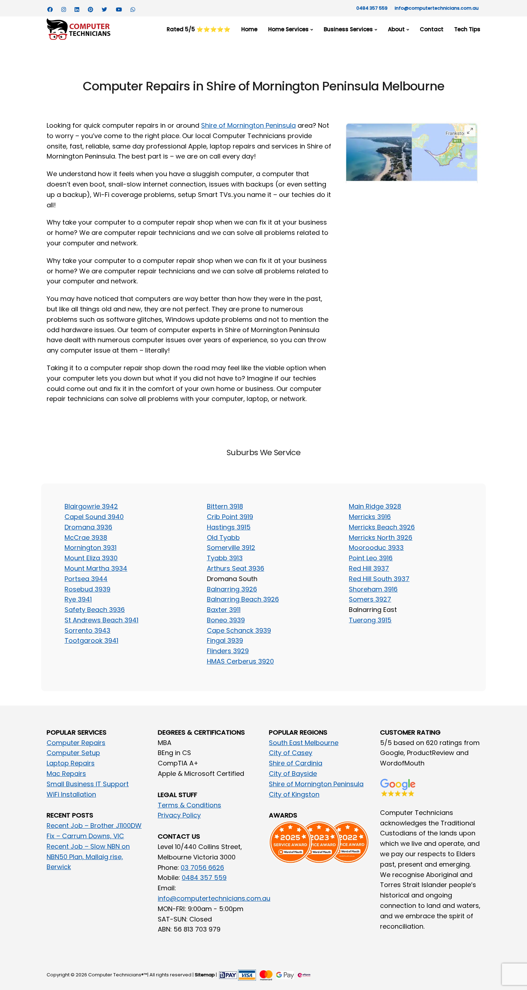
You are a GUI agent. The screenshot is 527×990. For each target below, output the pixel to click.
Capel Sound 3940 (94, 516)
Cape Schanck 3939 (239, 630)
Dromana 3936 (88, 527)
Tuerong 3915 (370, 620)
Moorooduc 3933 (376, 547)
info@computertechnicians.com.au (437, 8)
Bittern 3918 (225, 506)
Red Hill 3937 (369, 568)
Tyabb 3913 (225, 557)
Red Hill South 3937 (379, 578)
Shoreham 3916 (373, 589)
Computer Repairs (76, 742)
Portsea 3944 (86, 578)
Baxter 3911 (224, 609)
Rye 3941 (78, 599)
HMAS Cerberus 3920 (240, 661)
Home (249, 29)
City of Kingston (294, 794)
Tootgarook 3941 (91, 640)
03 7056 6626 (202, 867)
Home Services (288, 29)
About (396, 29)
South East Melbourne (303, 742)
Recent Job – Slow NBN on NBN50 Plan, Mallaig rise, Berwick (88, 857)
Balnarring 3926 (232, 589)
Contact (431, 29)
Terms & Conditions (189, 805)
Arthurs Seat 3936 (235, 568)
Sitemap (205, 974)
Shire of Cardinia (295, 763)
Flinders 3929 (228, 650)
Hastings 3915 (229, 527)
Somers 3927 (370, 599)
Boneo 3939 (226, 620)
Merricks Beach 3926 (382, 527)
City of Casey (290, 752)
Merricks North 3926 (380, 537)
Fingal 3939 (225, 640)
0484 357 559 (372, 8)
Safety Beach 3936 (95, 609)
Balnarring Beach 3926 (243, 599)
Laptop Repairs (71, 763)
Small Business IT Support (88, 783)
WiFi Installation (71, 794)
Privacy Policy (179, 815)
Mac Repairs (66, 773)
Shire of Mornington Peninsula (248, 125)
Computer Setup (73, 752)
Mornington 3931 (91, 547)
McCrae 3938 (86, 537)
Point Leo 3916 (371, 557)
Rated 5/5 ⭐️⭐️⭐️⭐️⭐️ (199, 29)
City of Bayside (293, 773)
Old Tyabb (223, 537)
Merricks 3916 (370, 516)
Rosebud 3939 (87, 589)
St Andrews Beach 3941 (101, 620)
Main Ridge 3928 (375, 506)
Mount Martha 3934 (96, 568)
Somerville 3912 (231, 547)
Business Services (348, 29)
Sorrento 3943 (87, 630)
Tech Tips (467, 29)
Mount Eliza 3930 (91, 557)
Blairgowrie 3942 (91, 506)
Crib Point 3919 (230, 516)
